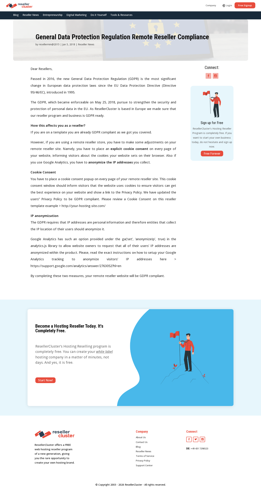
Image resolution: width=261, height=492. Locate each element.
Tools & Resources (121, 15)
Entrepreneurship (52, 15)
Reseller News (31, 15)
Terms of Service (145, 456)
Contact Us (142, 442)
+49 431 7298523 (199, 448)
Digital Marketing (76, 15)
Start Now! (45, 380)
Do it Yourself (99, 15)
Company (211, 5)
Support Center (144, 465)
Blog (16, 15)
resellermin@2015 (49, 44)
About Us (141, 437)
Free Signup (245, 5)
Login (229, 5)
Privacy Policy (143, 460)
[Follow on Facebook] (208, 76)
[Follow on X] (195, 439)
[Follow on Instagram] (215, 76)
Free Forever (212, 153)
